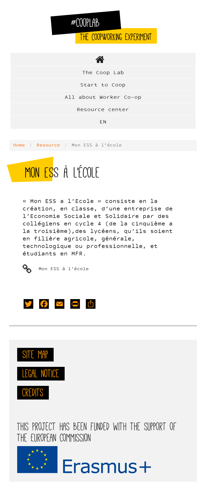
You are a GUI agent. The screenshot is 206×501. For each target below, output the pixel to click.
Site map (35, 354)
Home (103, 59)
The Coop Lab (103, 73)
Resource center (103, 110)
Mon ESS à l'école (64, 269)
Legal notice (41, 373)
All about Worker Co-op (103, 97)
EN (103, 122)
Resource (48, 145)
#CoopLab (88, 25)
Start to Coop (103, 85)
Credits (33, 392)
